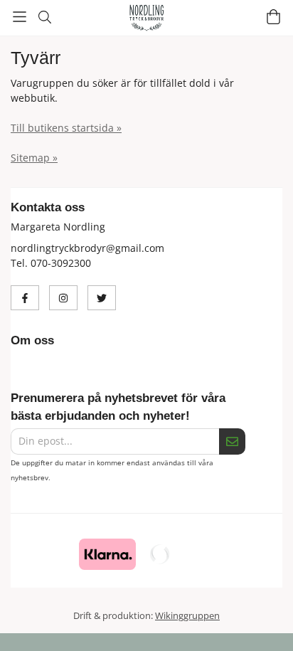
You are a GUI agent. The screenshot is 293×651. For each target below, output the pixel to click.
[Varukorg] (273, 16)
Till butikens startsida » (66, 127)
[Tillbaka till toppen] (12, 620)
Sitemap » (34, 157)
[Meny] (19, 16)
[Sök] (44, 17)
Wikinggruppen (187, 615)
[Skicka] (232, 441)
